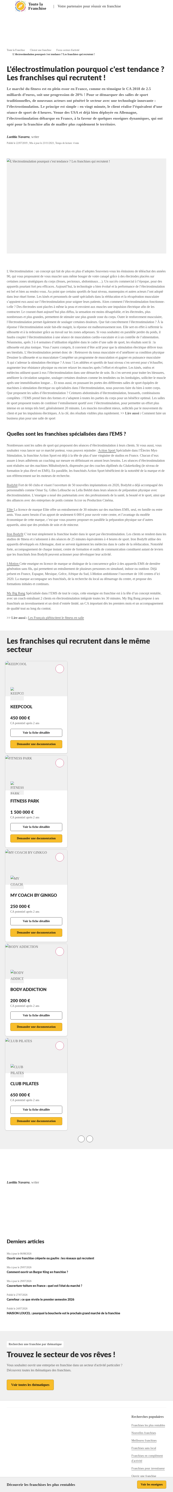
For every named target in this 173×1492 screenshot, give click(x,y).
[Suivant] (89, 1139)
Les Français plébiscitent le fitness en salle (56, 618)
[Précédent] (81, 1139)
